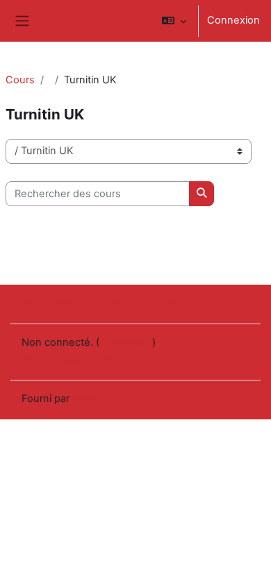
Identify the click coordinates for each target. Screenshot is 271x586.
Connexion (233, 20)
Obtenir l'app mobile (69, 359)
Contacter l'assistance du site (110, 302)
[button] (174, 21)
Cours (20, 80)
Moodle (90, 398)
